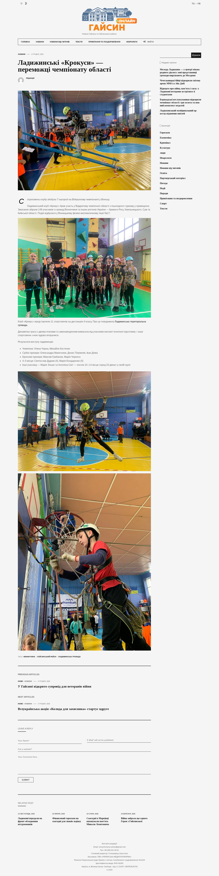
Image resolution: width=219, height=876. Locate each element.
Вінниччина (29, 657)
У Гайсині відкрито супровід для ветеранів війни (54, 686)
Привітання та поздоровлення (104, 42)
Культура (165, 148)
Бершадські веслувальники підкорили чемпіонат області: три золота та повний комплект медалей (180, 102)
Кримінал (165, 142)
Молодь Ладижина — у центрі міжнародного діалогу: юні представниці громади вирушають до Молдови (180, 72)
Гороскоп (165, 132)
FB (199, 3)
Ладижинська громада (70, 657)
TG (193, 3)
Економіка (165, 137)
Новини (40, 42)
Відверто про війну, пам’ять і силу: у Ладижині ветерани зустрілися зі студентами (179, 91)
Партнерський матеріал (172, 178)
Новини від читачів (60, 42)
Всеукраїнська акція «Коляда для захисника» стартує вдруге (63, 709)
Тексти (79, 42)
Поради (164, 193)
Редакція (30, 78)
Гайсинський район (47, 657)
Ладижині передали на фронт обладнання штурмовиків (30, 821)
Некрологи (131, 42)
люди (162, 153)
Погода (163, 183)
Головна (25, 42)
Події (162, 188)
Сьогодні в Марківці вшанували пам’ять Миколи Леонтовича (98, 821)
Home (20, 681)
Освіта (163, 173)
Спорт (163, 203)
